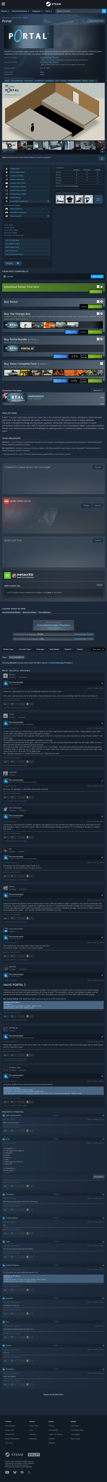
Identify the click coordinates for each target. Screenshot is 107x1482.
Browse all (98, 390)
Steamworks (10, 1434)
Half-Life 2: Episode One (58, 316)
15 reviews (22, 1070)
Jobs (31, 1430)
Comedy (63, 80)
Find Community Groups (14, 254)
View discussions (11, 251)
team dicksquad (15, 808)
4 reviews (12, 775)
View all (99, 585)
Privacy (51, 1426)
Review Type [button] (8, 649)
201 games (12, 969)
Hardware (32, 1434)
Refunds (52, 1443)
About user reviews (29, 612)
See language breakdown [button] (11, 612)
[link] (78, 356)
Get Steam (75, 1426)
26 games (12, 717)
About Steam (10, 1426)
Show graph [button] (96, 649)
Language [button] (40, 649)
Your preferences (44, 612)
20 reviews (22, 889)
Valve (42, 72)
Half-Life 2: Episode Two (78, 316)
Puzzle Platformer (17, 80)
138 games (12, 889)
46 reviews (21, 717)
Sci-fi (57, 80)
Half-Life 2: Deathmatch (37, 316)
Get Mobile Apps (77, 1430)
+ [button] (96, 80)
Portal (12, 319)
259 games (12, 1070)
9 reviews (12, 931)
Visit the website (11, 240)
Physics (85, 80)
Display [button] (80, 649)
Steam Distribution (12, 1439)
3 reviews (21, 851)
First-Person (29, 80)
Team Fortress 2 (21, 319)
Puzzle (7, 80)
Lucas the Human (16, 929)
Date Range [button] (54, 649)
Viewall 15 (98, 199)
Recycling (33, 1439)
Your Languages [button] (15, 657)
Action (12, 228)
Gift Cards (9, 1443)
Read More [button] (98, 1177)
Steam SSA (9, 1430)
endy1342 (12, 772)
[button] (5, 11)
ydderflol (12, 967)
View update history (12, 244)
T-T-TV (11, 715)
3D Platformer (39, 80)
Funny (92, 80)
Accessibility (53, 1430)
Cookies (52, 1439)
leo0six (12, 887)
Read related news (12, 247)
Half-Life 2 (22, 316)
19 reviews (22, 810)
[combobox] (79, 11)
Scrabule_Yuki (14, 1068)
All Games (6, 18)
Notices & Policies (56, 1434)
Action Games (16, 18)
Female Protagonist (74, 80)
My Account (75, 1439)
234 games (12, 810)
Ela (10, 849)
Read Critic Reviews (25, 577)
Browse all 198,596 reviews (53, 1395)
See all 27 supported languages (67, 186)
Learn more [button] (97, 276)
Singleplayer (49, 80)
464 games (12, 677)
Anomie (12, 675)
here (49, 592)
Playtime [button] (68, 649)
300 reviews (23, 677)
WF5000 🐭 (13, 1028)
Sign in (4, 157)
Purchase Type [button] (24, 649)
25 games (12, 851)
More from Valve (20, 501)
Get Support (75, 1434)
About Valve (33, 1426)
